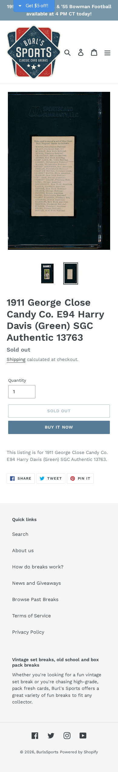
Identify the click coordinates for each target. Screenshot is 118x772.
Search (20, 534)
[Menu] (107, 52)
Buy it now (59, 427)
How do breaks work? (38, 567)
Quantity (17, 380)
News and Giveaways (36, 583)
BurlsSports (47, 752)
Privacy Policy (28, 632)
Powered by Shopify (79, 752)
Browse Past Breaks (35, 599)
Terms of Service (31, 616)
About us (23, 550)
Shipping (16, 359)
